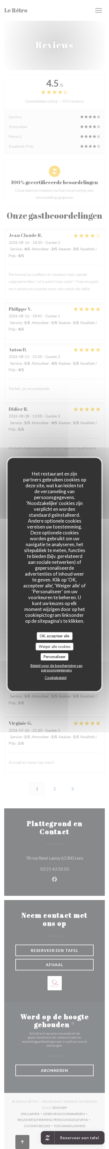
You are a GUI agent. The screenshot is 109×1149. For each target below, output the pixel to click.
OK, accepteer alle (54, 636)
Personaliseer (55, 656)
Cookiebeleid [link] (56, 677)
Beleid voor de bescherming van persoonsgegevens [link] (56, 667)
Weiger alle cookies (54, 646)
